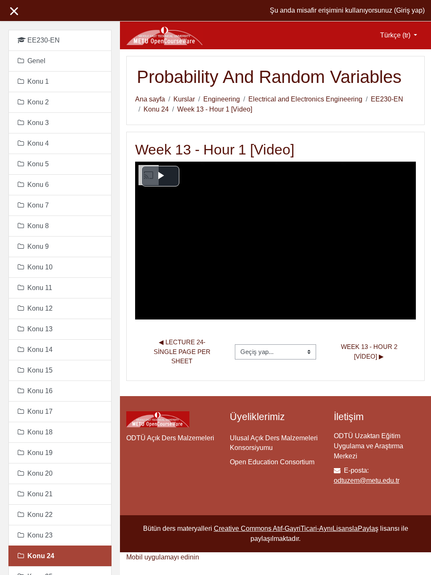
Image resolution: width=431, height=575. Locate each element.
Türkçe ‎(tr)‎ (396, 35)
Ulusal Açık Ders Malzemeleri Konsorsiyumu (274, 442)
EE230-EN (387, 99)
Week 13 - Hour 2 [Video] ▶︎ (370, 351)
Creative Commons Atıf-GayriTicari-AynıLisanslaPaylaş (296, 528)
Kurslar (184, 99)
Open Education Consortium (272, 462)
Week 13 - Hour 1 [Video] (214, 109)
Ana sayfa (150, 99)
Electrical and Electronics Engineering (305, 99)
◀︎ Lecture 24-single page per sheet (183, 351)
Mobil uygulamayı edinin (162, 557)
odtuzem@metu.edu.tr (366, 480)
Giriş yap (409, 10)
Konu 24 (156, 109)
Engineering (221, 99)
